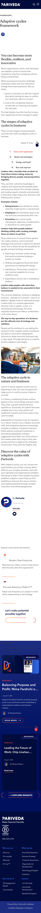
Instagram (29, 908)
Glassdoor (20, 908)
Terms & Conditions (26, 904)
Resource (7, 681)
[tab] (20, 151)
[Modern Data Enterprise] (36, 561)
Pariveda (12, 34)
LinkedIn (11, 908)
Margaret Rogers (15, 713)
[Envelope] (14, 514)
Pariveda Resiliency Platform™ (17, 587)
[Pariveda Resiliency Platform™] (36, 587)
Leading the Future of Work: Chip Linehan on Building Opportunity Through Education (17, 750)
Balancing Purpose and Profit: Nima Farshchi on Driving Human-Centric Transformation (19, 687)
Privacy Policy (12, 904)
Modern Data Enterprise (20, 560)
